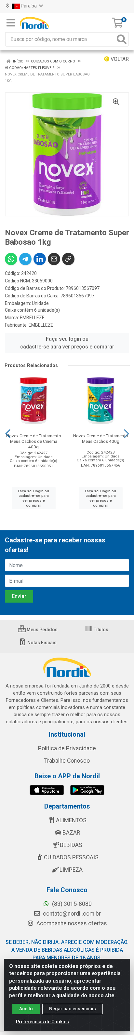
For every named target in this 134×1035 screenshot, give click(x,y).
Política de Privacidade (67, 748)
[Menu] (11, 23)
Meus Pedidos (42, 629)
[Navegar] (8, 434)
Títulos (100, 629)
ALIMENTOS (71, 820)
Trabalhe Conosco (67, 760)
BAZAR (71, 832)
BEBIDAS (71, 845)
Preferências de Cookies (42, 1021)
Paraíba (29, 5)
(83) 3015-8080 (71, 904)
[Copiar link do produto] (68, 259)
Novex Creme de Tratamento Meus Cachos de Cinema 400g (33, 441)
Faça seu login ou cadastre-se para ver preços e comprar (67, 343)
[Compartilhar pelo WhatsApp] (11, 259)
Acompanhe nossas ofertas (71, 923)
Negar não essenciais (72, 1008)
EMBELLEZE (32, 317)
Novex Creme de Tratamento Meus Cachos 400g (100, 438)
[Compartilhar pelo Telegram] (25, 259)
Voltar (119, 59)
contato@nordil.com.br (71, 913)
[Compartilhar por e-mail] (54, 259)
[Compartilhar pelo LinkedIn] (40, 259)
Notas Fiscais (41, 642)
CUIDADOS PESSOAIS (71, 857)
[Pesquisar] (121, 39)
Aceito (26, 1008)
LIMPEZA (71, 869)
